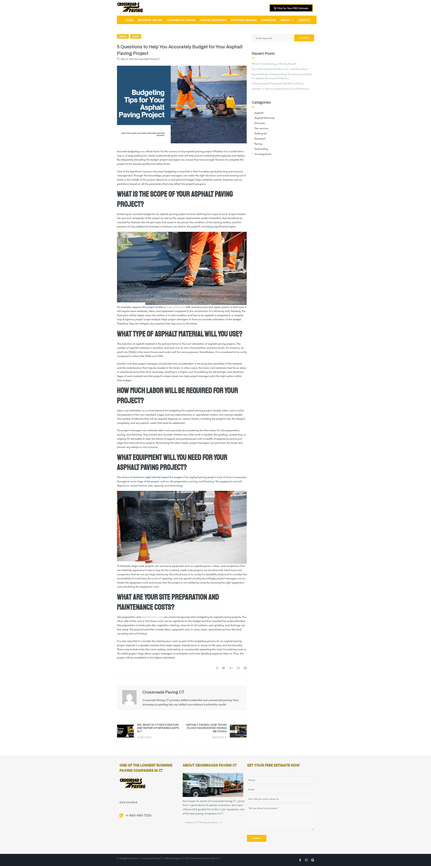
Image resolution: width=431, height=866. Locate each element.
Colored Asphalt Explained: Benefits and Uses (278, 83)
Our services (261, 128)
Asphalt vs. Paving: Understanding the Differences (280, 88)
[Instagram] (306, 860)
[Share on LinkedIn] (238, 668)
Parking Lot (260, 133)
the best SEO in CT (211, 858)
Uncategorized (262, 154)
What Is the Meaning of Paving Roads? (274, 63)
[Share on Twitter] (223, 668)
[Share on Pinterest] (245, 668)
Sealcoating (261, 148)
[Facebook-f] (300, 860)
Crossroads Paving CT (149, 59)
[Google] (312, 860)
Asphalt (123, 36)
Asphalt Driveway (264, 117)
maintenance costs (152, 617)
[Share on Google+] (231, 668)
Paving (135, 36)
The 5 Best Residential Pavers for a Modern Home (280, 69)
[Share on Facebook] (217, 668)
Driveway (259, 123)
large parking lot (175, 307)
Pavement (260, 138)
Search (304, 38)
